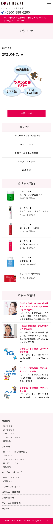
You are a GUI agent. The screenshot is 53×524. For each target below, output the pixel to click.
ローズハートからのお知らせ (27, 136)
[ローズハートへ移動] (5, 18)
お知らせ (6, 447)
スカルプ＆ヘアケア (11, 438)
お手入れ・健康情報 (11, 492)
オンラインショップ (11, 487)
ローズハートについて (12, 472)
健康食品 (7, 441)
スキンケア (8, 426)
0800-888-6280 (18, 12)
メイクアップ (9, 430)
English (5, 509)
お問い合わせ (8, 498)
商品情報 (26, 170)
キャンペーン (26, 144)
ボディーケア (8, 434)
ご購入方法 (8, 481)
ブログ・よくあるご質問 (26, 153)
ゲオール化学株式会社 (12, 503)
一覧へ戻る (26, 113)
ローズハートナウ (26, 162)
